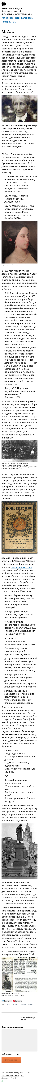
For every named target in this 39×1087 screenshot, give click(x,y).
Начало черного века (8, 1016)
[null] (7, 1001)
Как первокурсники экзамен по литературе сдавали (28, 1017)
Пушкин (30, 1005)
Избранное (7, 17)
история (15, 1005)
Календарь (27, 17)
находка (23, 1005)
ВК (14, 21)
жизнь (9, 1005)
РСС (22, 1075)
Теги (17, 17)
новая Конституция (21, 567)
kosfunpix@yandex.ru (10, 1075)
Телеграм (6, 21)
